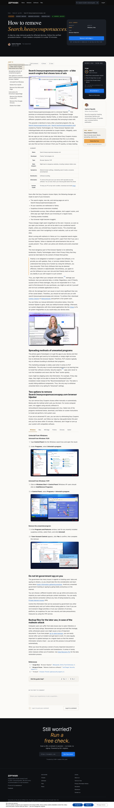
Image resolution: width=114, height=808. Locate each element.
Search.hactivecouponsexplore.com (63, 125)
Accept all (77, 805)
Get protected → (94, 90)
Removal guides (17, 13)
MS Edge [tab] (46, 430)
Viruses (43, 777)
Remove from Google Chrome (16, 102)
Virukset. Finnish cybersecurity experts (51, 672)
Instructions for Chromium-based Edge (15, 93)
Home (9, 13)
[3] (62, 368)
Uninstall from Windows (17, 82)
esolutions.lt (18, 785)
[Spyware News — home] (13, 3)
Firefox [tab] (54, 430)
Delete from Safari (15, 105)
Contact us (77, 792)
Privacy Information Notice (81, 783)
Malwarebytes (46, 298)
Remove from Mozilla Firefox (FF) (16, 97)
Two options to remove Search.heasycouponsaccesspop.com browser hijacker (17, 77)
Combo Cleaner (34, 298)
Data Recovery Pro (64, 652)
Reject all (88, 805)
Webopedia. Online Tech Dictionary (63, 665)
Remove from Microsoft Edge (17, 88)
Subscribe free (94, 141)
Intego (74, 185)
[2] (64, 276)
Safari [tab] (69, 430)
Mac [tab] (40, 430)
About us (77, 777)
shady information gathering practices (49, 584)
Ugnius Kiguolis (16, 44)
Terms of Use (78, 780)
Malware (29, 2)
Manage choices (101, 805)
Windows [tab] (33, 430)
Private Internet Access (36, 600)
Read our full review (94, 95)
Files (41, 2)
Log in (103, 2)
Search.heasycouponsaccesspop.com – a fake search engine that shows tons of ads (17, 66)
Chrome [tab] (62, 430)
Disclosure (77, 789)
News (23, 2)
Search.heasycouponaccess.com (40, 125)
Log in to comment (71, 708)
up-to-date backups (56, 633)
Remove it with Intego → (86, 38)
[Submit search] (77, 3)
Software (35, 2)
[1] (69, 111)
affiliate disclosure (35, 801)
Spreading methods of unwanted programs (15, 72)
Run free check (68, 754)
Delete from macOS (15, 84)
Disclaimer (77, 786)
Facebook (10, 788)
